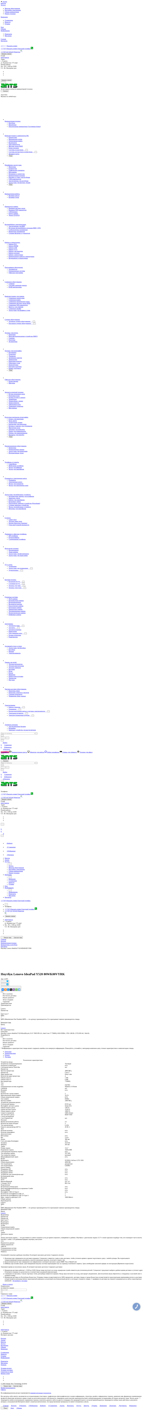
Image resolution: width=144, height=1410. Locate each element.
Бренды (3, 1342)
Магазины (4, 1363)
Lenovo (3, 1028)
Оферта (3, 1389)
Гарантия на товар (7, 1372)
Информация (5, 1358)
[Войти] (2, 827)
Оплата (7, 1055)
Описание (8, 1051)
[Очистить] (36, 733)
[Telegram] (19, 989)
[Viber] (14, 989)
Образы (3, 1347)
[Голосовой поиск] (3, 738)
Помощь (3, 1365)
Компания (4, 1349)
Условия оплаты (6, 1368)
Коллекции (4, 1345)
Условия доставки (7, 1370)
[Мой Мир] (8, 989)
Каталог (3, 1338)
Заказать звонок (6, 54)
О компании (5, 1352)
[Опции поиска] (2, 736)
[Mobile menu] (2, 781)
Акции (3, 1340)
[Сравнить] (5, 984)
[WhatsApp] (16, 989)
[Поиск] (2, 824)
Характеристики (10, 1053)
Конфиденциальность (8, 1388)
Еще (10, 156)
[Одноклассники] (5, 989)
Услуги (3, 1344)
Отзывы (3, 1356)
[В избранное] (5, 981)
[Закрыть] (2, 836)
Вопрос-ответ (5, 1373)
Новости (4, 1354)
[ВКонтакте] (3, 989)
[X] (11, 989)
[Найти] (7, 738)
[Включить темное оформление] (3, 82)
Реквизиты (4, 1361)
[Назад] (10, 864)
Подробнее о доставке (20, 1281)
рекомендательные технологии (40, 1393)
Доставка (8, 1057)
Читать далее (134, 1398)
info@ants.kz (5, 57)
